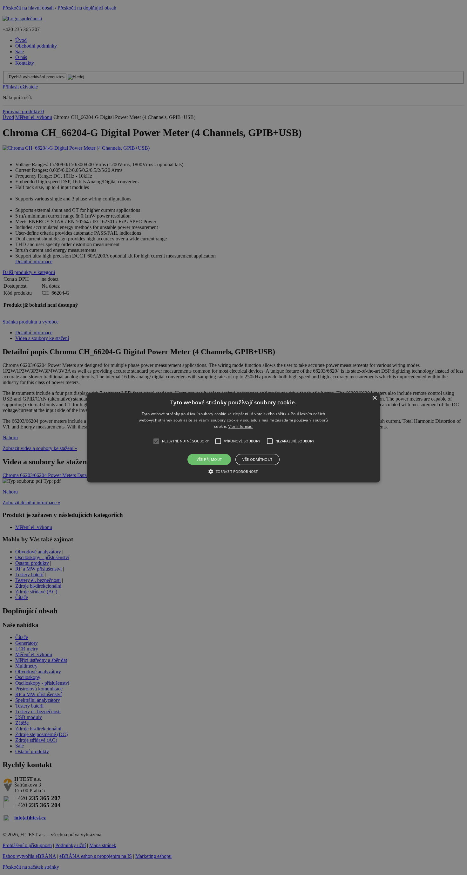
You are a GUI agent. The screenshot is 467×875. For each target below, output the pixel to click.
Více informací (240, 426)
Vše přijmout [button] (209, 459)
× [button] (374, 398)
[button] (233, 437)
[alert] (233, 437)
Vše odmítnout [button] (257, 459)
